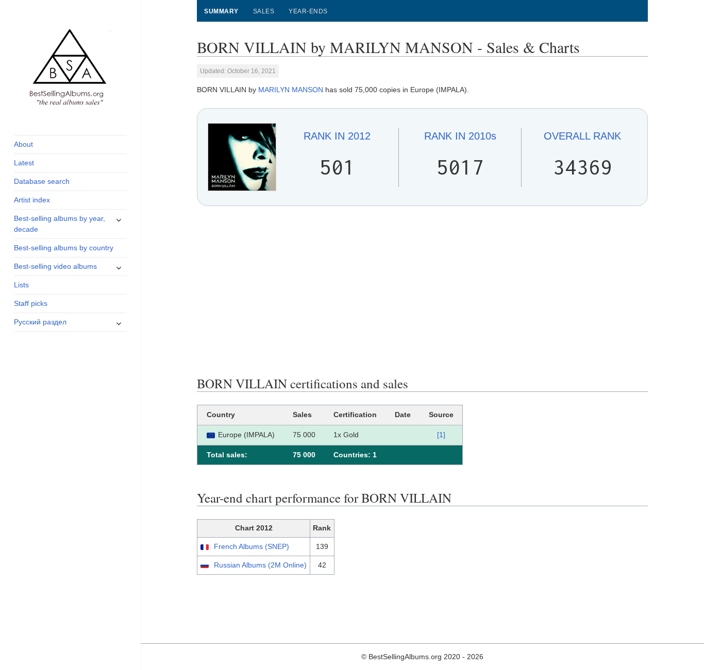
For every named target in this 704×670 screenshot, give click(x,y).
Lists (21, 285)
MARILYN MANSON (290, 89)
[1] (441, 435)
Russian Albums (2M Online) (260, 565)
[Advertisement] (422, 291)
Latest (24, 163)
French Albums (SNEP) (251, 546)
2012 (337, 136)
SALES (263, 11)
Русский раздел (40, 322)
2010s (460, 136)
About (23, 144)
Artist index (32, 200)
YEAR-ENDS (308, 11)
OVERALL (582, 136)
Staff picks (30, 303)
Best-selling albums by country (63, 248)
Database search (42, 181)
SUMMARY (221, 11)
